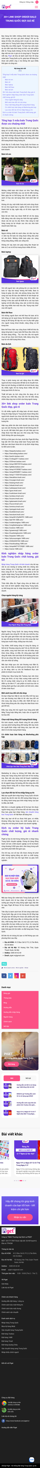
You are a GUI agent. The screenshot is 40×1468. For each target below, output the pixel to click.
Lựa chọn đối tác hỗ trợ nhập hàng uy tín (19, 110)
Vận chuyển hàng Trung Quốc (12, 1330)
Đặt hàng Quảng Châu (10, 1345)
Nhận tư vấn (20, 1217)
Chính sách (8, 1022)
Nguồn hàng (8, 1017)
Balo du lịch (9, 90)
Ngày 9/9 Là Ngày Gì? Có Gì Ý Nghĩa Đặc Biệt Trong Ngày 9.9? (26, 1114)
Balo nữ (7, 82)
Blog (5, 1003)
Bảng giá (7, 993)
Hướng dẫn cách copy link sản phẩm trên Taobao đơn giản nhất (26, 1105)
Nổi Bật (6, 1026)
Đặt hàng (11, 1064)
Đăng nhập (30, 2)
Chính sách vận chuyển (10, 1312)
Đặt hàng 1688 (7, 1337)
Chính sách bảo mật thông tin (12, 1305)
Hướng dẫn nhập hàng (12, 1012)
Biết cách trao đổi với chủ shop (15, 102)
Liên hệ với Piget (7, 1288)
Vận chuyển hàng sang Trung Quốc (14, 1348)
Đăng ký (22, 2)
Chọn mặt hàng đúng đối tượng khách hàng (19, 105)
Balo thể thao (9, 87)
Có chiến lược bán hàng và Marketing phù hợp (20, 107)
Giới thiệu (5, 1284)
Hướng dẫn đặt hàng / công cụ (13, 1301)
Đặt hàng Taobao (8, 1334)
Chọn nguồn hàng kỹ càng (14, 100)
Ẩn (20, 71)
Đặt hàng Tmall (7, 1341)
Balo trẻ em (9, 80)
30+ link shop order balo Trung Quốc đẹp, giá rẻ (19, 92)
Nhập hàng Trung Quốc (10, 1323)
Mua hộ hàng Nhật (8, 1326)
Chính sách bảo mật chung (11, 1309)
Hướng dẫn (8, 1007)
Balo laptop (9, 85)
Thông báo (7, 998)
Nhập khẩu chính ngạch (10, 1352)
